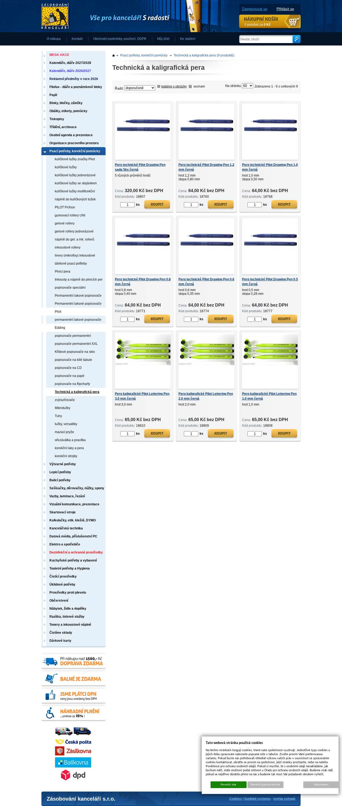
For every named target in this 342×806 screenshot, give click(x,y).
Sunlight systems (257, 799)
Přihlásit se (285, 9)
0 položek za (257, 24)
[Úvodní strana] (121, 16)
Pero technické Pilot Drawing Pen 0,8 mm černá (143, 281)
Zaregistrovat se (254, 9)
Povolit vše (228, 784)
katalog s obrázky (174, 86)
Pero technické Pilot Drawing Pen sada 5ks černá (140, 167)
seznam (199, 86)
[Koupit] (157, 205)
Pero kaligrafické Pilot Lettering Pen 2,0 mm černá (205, 396)
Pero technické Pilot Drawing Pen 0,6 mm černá (206, 281)
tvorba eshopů (284, 799)
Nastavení (321, 784)
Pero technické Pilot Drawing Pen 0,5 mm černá (270, 281)
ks (138, 205)
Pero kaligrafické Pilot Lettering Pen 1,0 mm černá (269, 396)
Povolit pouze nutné (265, 784)
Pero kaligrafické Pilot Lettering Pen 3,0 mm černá (142, 396)
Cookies (235, 799)
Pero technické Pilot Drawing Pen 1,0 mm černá (270, 167)
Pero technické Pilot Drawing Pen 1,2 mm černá (206, 167)
